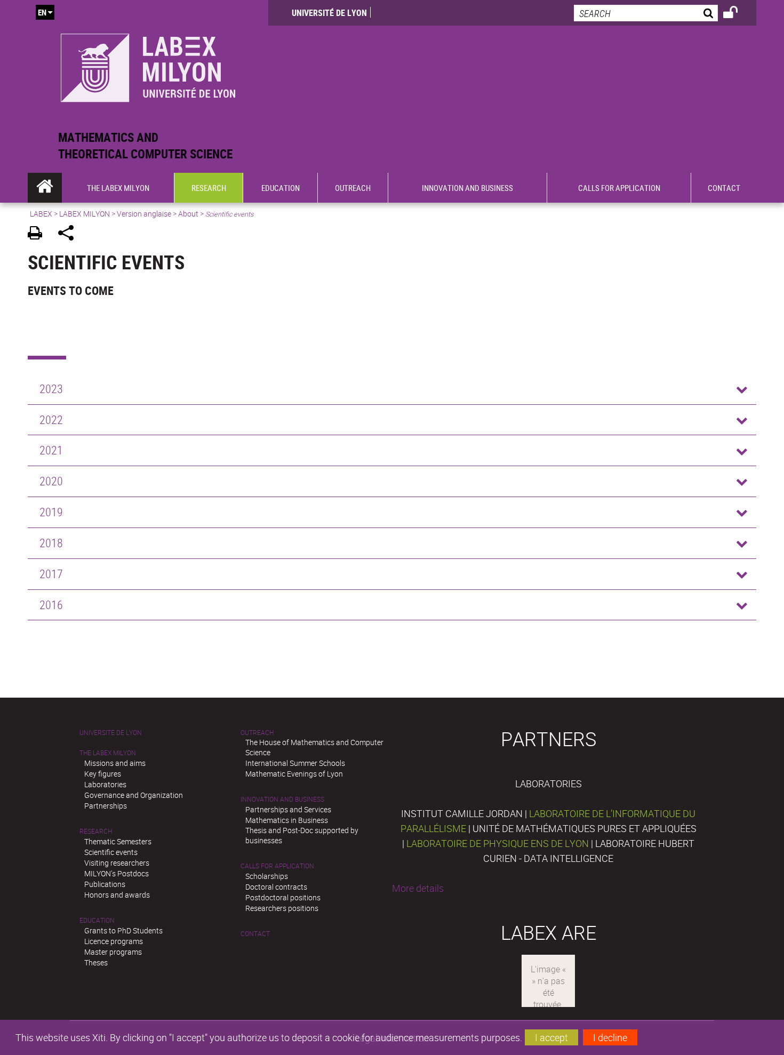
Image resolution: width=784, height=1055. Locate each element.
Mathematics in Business (286, 820)
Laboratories (105, 784)
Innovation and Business (282, 799)
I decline (610, 1037)
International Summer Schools (295, 763)
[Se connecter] (737, 14)
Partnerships (105, 806)
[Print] (39, 234)
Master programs (113, 952)
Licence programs (113, 941)
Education (97, 920)
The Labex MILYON (107, 752)
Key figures (102, 774)
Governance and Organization (133, 795)
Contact (255, 933)
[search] (646, 13)
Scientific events (111, 852)
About (188, 214)
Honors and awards (117, 895)
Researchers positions (281, 908)
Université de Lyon (329, 13)
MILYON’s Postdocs (116, 873)
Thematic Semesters (117, 841)
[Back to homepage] (148, 65)
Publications (104, 884)
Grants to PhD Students (123, 930)
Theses (96, 962)
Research (95, 831)
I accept (551, 1037)
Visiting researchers (116, 863)
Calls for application (277, 865)
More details (418, 888)
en (42, 12)
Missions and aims (115, 763)
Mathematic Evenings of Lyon (294, 774)
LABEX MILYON (84, 214)
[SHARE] (69, 234)
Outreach (257, 732)
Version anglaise (144, 214)
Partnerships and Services (288, 809)
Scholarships (266, 876)
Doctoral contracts (276, 887)
